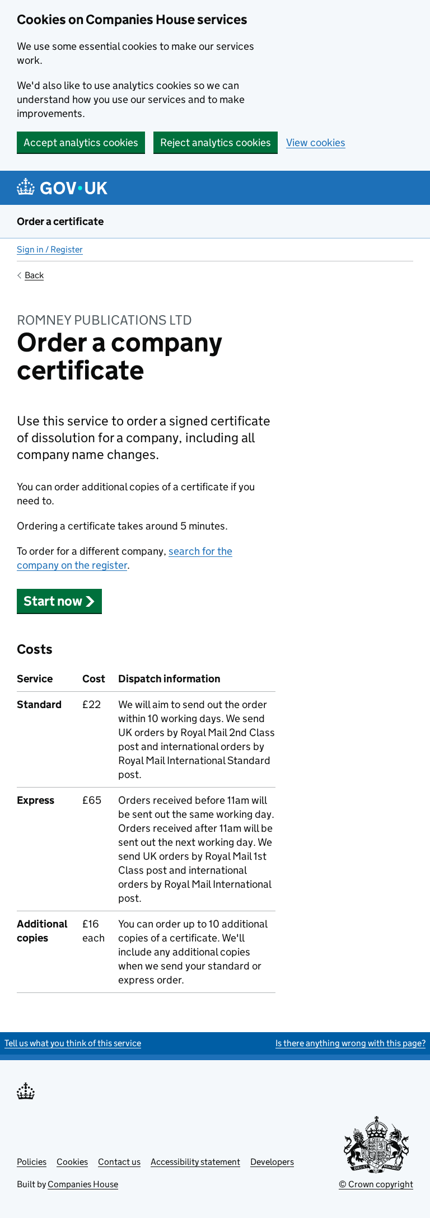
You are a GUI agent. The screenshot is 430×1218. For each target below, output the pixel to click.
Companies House (83, 1184)
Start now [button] (53, 601)
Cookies (72, 1161)
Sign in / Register (50, 249)
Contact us (119, 1161)
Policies (31, 1161)
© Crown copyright (376, 1184)
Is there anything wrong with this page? (350, 1043)
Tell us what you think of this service (72, 1043)
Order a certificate (60, 221)
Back (34, 275)
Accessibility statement (195, 1161)
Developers (272, 1161)
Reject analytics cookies (215, 142)
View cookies (315, 142)
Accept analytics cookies (81, 142)
